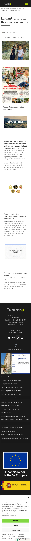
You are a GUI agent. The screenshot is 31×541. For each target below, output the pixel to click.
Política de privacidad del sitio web (11, 536)
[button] (28, 497)
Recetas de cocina (7, 413)
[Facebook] (9, 337)
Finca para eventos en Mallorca (11, 409)
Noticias (19, 8)
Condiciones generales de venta (12, 428)
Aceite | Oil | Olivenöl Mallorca (8, 8)
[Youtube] (13, 337)
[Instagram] (18, 337)
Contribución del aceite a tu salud (12, 387)
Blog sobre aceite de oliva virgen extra (13, 416)
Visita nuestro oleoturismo (10, 406)
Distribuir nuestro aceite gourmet (12, 394)
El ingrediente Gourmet (9, 384)
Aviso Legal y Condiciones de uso (12, 434)
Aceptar (15, 520)
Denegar (15, 525)
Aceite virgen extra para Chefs (11, 391)
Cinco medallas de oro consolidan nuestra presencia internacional (15, 216)
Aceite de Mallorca (7, 377)
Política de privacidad (8, 431)
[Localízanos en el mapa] (15, 345)
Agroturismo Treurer (8, 419)
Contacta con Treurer (22, 419)
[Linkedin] (22, 337)
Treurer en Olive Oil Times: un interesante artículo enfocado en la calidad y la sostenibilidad (15, 143)
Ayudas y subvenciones (21, 438)
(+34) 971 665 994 (15, 330)
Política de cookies (7, 438)
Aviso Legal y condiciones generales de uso (22, 536)
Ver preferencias (15, 530)
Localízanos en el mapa (15, 349)
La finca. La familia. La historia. (11, 380)
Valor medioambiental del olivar (11, 402)
